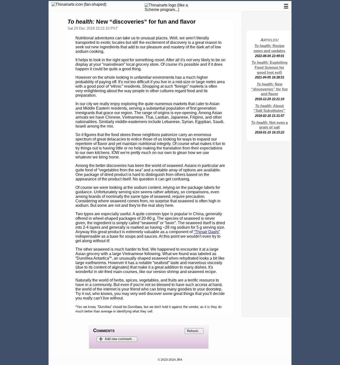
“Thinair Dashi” (207, 232)
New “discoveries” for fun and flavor (269, 89)
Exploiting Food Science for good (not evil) (269, 67)
